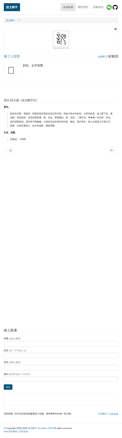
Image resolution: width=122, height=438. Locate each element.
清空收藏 (113, 414)
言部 (16, 56)
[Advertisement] (61, 89)
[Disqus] (61, 196)
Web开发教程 (10, 431)
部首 (12, 362)
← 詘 (9, 150)
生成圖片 (102, 413)
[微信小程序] (109, 7)
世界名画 (23, 431)
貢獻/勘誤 (98, 7)
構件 (17, 374)
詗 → (113, 150)
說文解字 (12, 7)
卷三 (7, 56)
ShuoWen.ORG (45, 428)
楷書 (12, 338)
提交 (8, 387)
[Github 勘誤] (115, 7)
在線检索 (68, 7)
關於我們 (83, 7)
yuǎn (101, 56)
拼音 (15, 350)
